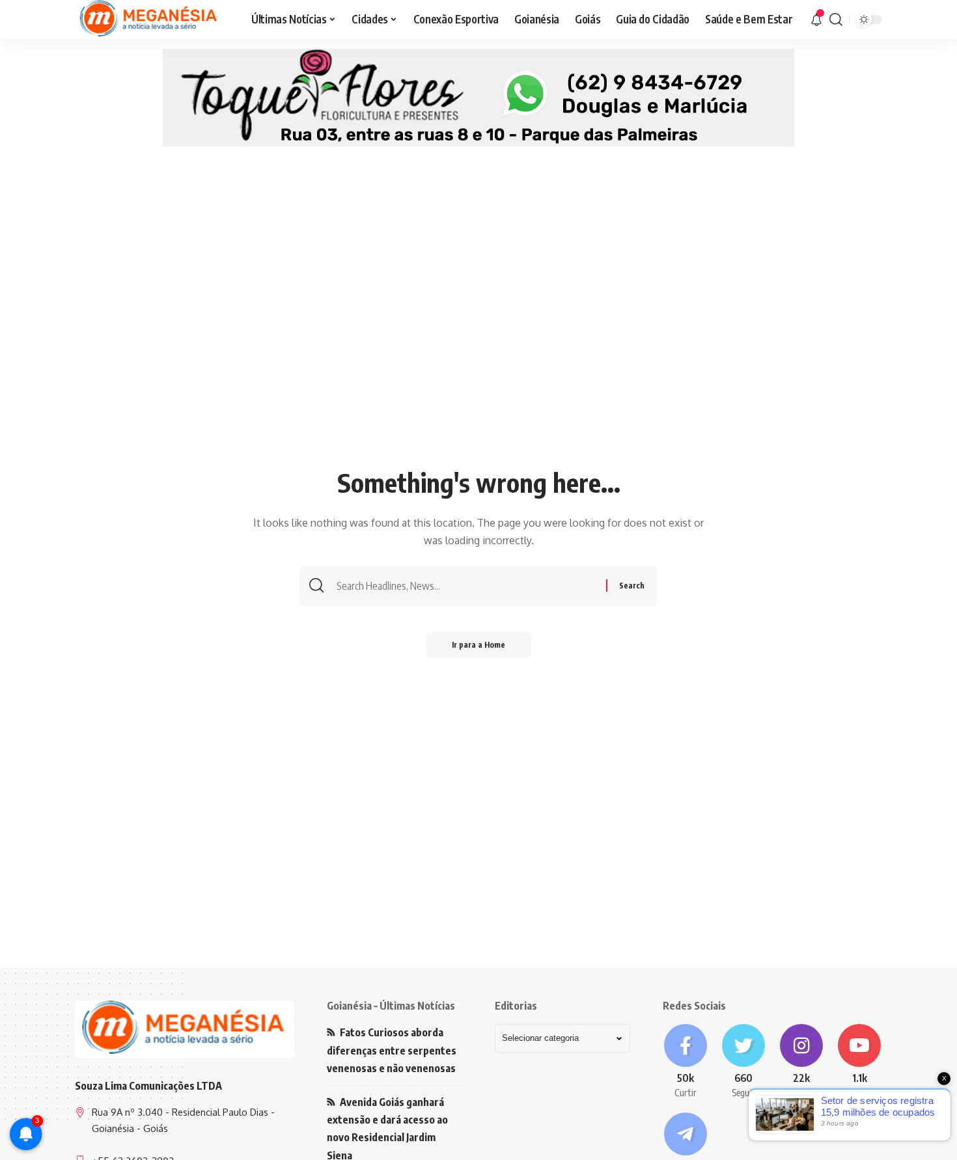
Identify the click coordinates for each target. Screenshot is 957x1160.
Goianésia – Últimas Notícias (391, 1005)
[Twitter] (743, 1061)
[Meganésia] (150, 19)
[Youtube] (860, 1061)
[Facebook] (685, 1061)
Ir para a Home (478, 645)
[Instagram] (802, 1061)
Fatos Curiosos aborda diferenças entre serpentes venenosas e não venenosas (391, 1050)
